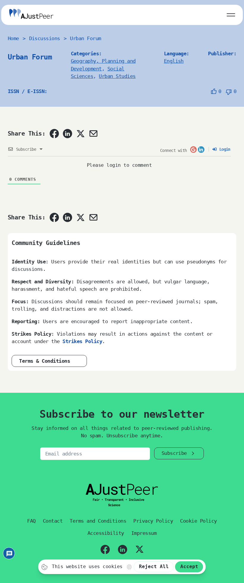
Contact (52, 521)
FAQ (31, 521)
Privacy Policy (153, 521)
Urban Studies (117, 76)
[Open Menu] (231, 14)
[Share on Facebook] (54, 133)
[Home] (31, 15)
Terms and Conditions (98, 521)
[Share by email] (93, 133)
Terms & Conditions (44, 361)
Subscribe (174, 453)
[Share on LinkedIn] (67, 133)
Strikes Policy (82, 341)
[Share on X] (80, 133)
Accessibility (105, 533)
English (174, 61)
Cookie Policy (198, 521)
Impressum (144, 533)
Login (223, 149)
